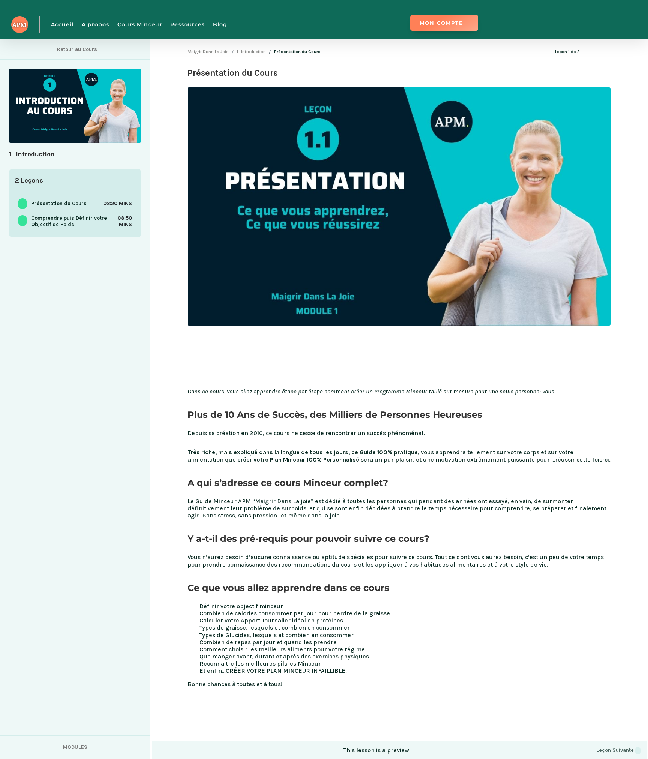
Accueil (62, 24)
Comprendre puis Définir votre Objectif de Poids (69, 221)
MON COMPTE (441, 23)
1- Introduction (251, 51)
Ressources (187, 24)
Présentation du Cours (59, 203)
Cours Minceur (139, 24)
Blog (220, 24)
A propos (95, 24)
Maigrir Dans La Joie (208, 51)
